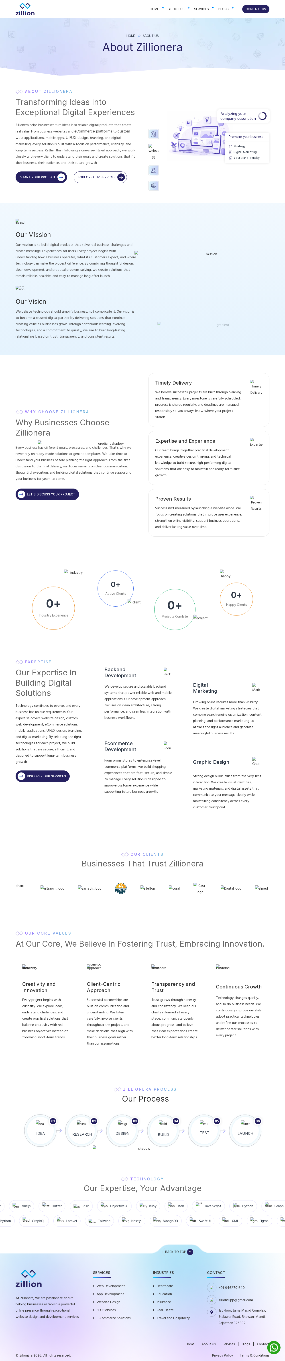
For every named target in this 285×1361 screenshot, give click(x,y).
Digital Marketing (205, 688)
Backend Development (120, 672)
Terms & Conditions (254, 1355)
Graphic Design (211, 762)
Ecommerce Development (120, 746)
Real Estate (165, 1310)
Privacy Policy (222, 1355)
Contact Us (256, 9)
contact (263, 1344)
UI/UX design (77, 137)
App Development (110, 1294)
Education (164, 1294)
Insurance (164, 1302)
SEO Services (106, 1310)
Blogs (223, 9)
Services (201, 9)
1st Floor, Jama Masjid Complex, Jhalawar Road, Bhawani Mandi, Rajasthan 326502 (242, 1316)
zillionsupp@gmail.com (236, 1300)
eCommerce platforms (93, 131)
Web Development (111, 1286)
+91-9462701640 (232, 1287)
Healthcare (165, 1286)
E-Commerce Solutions (114, 1318)
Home (154, 9)
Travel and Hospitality (173, 1318)
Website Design (108, 1302)
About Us (177, 9)
